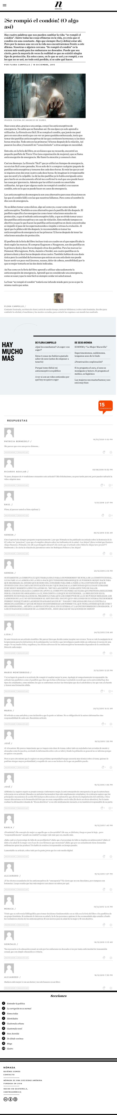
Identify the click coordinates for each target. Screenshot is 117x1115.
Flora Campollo (20, 65)
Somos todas (12, 1013)
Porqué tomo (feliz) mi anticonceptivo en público (48, 369)
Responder (10, 452)
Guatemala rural (14, 1028)
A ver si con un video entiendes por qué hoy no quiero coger (52, 378)
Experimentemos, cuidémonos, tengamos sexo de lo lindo (90, 354)
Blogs (9, 1043)
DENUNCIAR (23, 452)
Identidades (12, 1018)
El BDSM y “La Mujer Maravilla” (91, 347)
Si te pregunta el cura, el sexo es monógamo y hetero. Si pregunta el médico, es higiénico (92, 370)
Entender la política (16, 1003)
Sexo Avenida (13, 1033)
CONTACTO (9, 1074)
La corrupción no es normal (19, 1008)
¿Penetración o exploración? (89, 361)
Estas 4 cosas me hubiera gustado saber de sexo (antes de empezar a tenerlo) (52, 359)
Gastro (10, 1048)
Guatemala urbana (15, 1023)
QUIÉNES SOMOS (12, 1071)
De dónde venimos (15, 1038)
